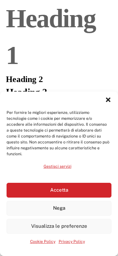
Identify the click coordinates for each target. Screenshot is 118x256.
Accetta (59, 190)
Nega (59, 208)
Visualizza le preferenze (59, 226)
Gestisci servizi (57, 166)
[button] (108, 99)
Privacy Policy (72, 241)
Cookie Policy (42, 241)
